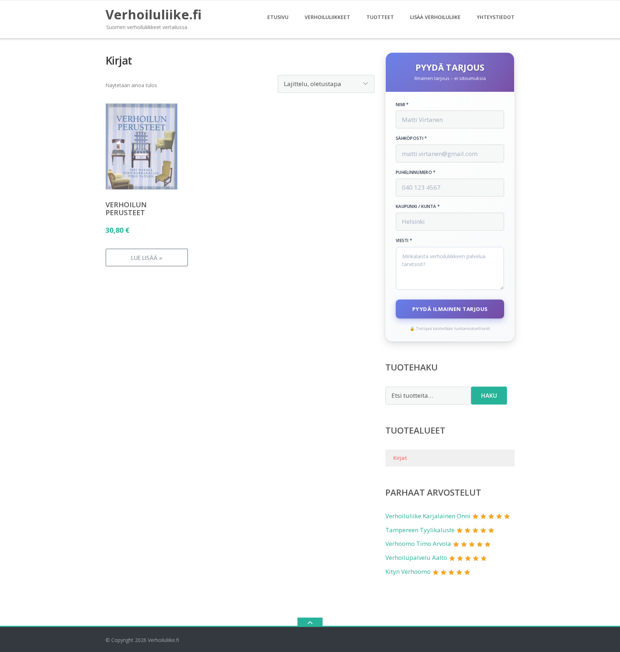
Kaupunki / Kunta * (418, 206)
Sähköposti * (411, 138)
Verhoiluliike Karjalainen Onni (427, 516)
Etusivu (277, 17)
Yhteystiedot (496, 17)
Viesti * (404, 241)
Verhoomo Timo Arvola (418, 543)
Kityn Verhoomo (408, 571)
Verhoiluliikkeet (327, 17)
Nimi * (402, 105)
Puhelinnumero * (416, 172)
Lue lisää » (146, 258)
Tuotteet (380, 17)
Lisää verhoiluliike (435, 17)
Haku (489, 396)
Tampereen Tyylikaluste (420, 530)
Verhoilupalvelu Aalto (416, 557)
